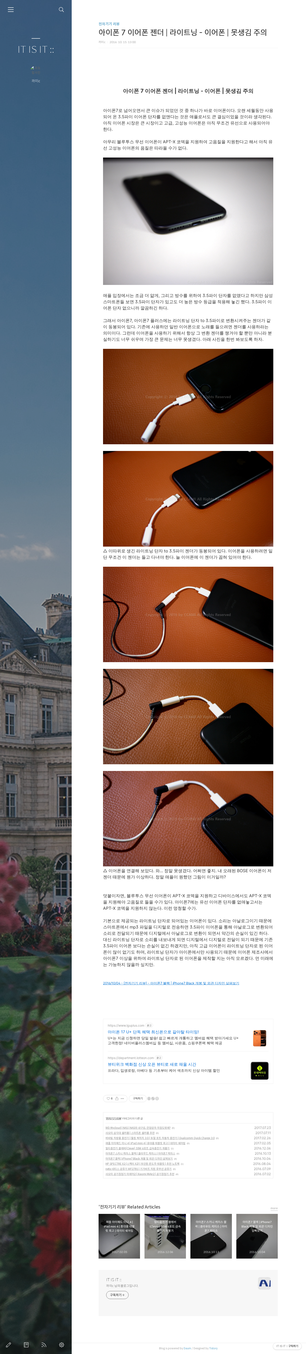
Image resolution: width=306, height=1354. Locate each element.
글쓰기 (9, 1344)
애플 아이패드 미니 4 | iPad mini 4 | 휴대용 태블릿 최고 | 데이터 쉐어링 (145, 1143)
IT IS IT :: (35, 49)
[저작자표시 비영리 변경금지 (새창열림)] (153, 1098)
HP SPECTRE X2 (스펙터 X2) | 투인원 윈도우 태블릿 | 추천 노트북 (142, 1163)
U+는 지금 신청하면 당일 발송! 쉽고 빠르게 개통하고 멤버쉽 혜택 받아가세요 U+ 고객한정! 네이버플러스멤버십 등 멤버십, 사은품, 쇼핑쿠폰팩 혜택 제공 (173, 1040)
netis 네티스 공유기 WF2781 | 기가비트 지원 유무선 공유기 (139, 1169)
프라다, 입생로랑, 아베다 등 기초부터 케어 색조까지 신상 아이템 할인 (164, 1070)
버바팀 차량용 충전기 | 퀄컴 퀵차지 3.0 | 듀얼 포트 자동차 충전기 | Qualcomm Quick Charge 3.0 (160, 1138)
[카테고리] (11, 10)
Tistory (213, 1348)
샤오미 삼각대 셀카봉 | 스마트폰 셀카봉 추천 (130, 1133)
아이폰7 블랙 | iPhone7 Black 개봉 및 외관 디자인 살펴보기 (139, 1158)
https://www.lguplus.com (126, 1025)
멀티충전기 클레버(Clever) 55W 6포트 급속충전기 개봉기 (138, 1148)
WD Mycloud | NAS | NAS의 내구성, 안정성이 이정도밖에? (138, 1127)
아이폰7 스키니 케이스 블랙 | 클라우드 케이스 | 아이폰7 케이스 (140, 1153)
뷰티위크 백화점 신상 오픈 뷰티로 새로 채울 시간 (152, 1064)
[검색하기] (61, 9)
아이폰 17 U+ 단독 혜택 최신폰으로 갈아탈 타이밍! (153, 1032)
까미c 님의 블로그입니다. (122, 1286)
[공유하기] (117, 1098)
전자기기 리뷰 (109, 24)
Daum (187, 1348)
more (274, 1208)
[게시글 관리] (122, 1098)
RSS (44, 1344)
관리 (62, 1344)
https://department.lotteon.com (131, 1058)
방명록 (27, 1344)
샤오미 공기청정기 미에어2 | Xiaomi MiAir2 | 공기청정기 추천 (140, 1174)
